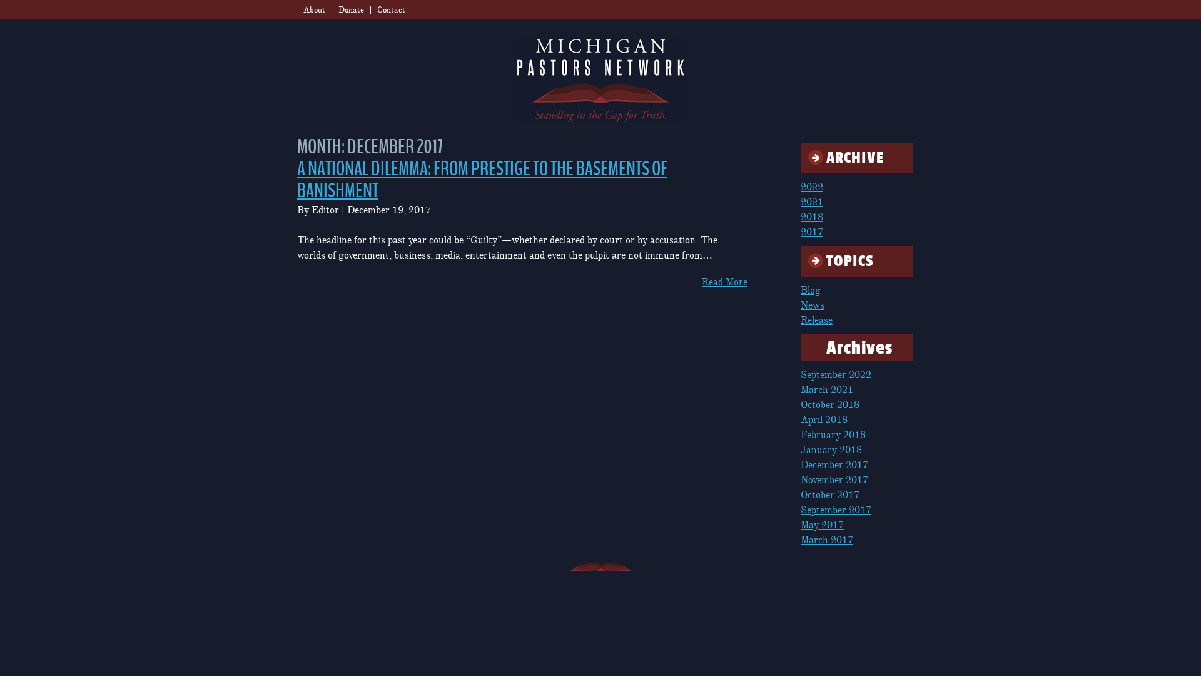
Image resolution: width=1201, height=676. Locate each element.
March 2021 (827, 390)
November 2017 (834, 480)
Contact (391, 10)
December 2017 (834, 465)
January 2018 (831, 450)
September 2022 (836, 375)
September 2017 (836, 510)
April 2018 (824, 420)
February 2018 (833, 435)
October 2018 (830, 405)
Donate (351, 10)
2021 (812, 202)
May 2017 (822, 525)
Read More (724, 282)
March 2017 (827, 540)
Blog (811, 290)
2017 (812, 232)
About (314, 10)
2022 (812, 187)
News (812, 305)
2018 (812, 217)
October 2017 (830, 495)
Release (817, 320)
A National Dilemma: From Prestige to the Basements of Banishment (482, 180)
